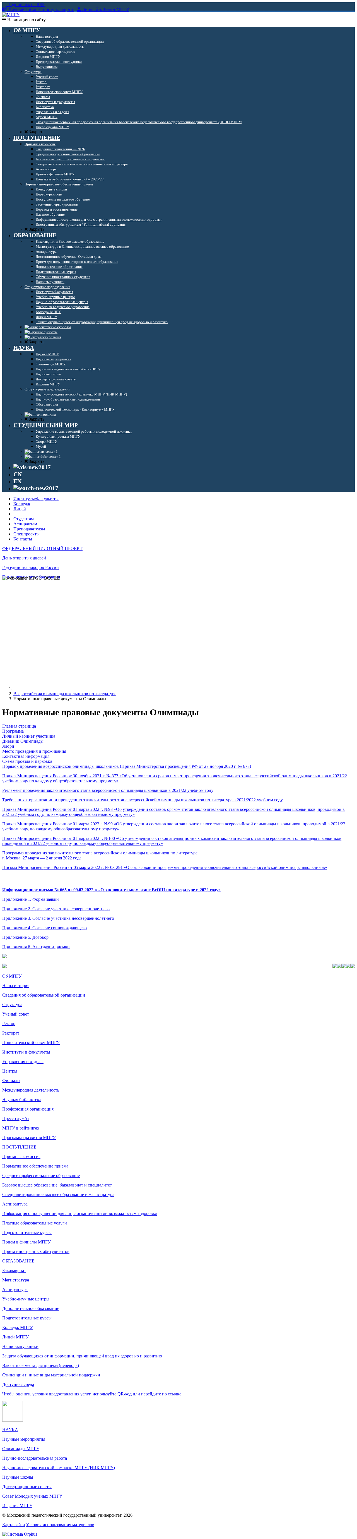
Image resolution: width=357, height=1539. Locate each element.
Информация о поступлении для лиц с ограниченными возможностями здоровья (79, 1213)
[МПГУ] (11, 14)
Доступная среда (18, 1384)
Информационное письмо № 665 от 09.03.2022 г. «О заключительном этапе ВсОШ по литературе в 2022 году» (111, 889)
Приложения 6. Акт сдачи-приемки (36, 946)
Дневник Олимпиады (23, 741)
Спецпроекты (26, 534)
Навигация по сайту (26, 19)
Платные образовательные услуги (34, 1223)
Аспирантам (25, 523)
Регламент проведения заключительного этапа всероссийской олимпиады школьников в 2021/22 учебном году (107, 790)
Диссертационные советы (27, 1486)
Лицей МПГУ (15, 1337)
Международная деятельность (30, 1090)
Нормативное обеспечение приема (35, 1166)
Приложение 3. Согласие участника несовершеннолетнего (58, 918)
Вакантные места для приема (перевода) (40, 1365)
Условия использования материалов (60, 1524)
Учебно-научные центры (25, 1299)
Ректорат (10, 1033)
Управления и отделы (23, 1061)
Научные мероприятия (23, 1439)
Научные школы (17, 1477)
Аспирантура (15, 1204)
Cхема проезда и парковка (27, 761)
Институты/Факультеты (36, 498)
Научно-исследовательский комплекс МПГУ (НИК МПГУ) (58, 1467)
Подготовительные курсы (27, 1232)
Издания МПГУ (17, 1505)
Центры (9, 1071)
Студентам (23, 518)
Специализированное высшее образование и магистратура (58, 1194)
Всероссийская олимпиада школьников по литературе (64, 693)
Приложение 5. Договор (25, 937)
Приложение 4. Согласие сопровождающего (44, 927)
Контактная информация (25, 756)
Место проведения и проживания (34, 751)
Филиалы (11, 1080)
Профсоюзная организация (28, 1109)
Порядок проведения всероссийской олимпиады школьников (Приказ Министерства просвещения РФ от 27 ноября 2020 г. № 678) (126, 766)
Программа (13, 731)
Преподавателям (29, 528)
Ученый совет (15, 1014)
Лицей (19, 508)
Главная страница (19, 726)
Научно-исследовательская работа (34, 1458)
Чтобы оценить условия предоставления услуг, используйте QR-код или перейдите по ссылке (91, 1394)
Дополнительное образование (30, 1308)
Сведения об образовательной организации (43, 995)
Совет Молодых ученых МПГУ (32, 1496)
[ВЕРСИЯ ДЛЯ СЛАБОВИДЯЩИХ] (32, 467)
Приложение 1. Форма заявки (30, 899)
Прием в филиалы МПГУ (26, 1242)
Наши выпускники (20, 1346)
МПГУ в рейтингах (20, 1128)
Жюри (8, 746)
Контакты (22, 539)
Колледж (21, 503)
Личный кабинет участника (28, 736)
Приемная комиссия (21, 1156)
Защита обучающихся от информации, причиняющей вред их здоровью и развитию (82, 1356)
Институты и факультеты (26, 1052)
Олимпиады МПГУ (20, 1448)
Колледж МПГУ (17, 1327)
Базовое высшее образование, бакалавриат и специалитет (57, 1185)
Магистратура (15, 1280)
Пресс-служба (15, 1118)
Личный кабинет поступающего (40, 9)
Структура (12, 1004)
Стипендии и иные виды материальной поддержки (51, 1375)
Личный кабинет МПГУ (105, 9)
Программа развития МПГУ (29, 1137)
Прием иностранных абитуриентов (35, 1251)
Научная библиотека (21, 1099)
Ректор (8, 1023)
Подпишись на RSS (25, 4)
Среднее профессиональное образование (41, 1175)
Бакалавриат (14, 1270)
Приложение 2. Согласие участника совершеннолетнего (56, 908)
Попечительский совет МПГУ (31, 1042)
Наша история (15, 985)
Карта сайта (13, 1524)
